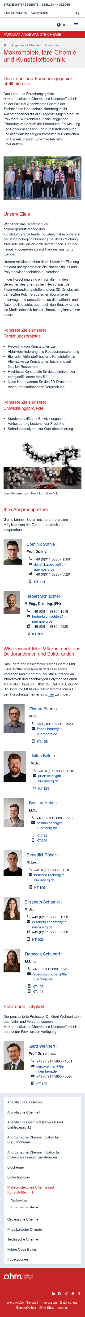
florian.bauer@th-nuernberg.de (50, 731)
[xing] (79, 1292)
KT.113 (39, 581)
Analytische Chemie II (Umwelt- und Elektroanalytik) (35, 1124)
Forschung (52, 45)
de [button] (63, 24)
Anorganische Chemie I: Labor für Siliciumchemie (33, 1139)
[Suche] (77, 13)
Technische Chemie (22, 1239)
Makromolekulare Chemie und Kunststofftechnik (30, 1189)
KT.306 (42, 840)
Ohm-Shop (46, 1307)
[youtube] (73, 1292)
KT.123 (43, 788)
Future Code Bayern (22, 1249)
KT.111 (38, 991)
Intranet (62, 1307)
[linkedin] (53, 1292)
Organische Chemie (22, 1219)
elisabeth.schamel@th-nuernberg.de (50, 924)
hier (51, 694)
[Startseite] (5, 45)
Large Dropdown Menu (18, 1276)
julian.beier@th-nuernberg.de (50, 778)
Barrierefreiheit (26, 1307)
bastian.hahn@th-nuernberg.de (50, 825)
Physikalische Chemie (24, 1229)
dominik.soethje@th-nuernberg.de (50, 567)
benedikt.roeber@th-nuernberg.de (50, 877)
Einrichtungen (15, 13)
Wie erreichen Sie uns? (22, 1302)
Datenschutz (68, 1302)
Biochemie (15, 1167)
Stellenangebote (56, 4)
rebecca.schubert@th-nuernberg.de (50, 976)
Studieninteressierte (21, 4)
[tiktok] (66, 1292)
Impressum (49, 1302)
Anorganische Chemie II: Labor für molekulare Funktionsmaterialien (33, 1154)
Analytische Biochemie (24, 1101)
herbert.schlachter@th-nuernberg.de (50, 619)
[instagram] (59, 1292)
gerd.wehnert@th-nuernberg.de (50, 1069)
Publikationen (17, 1259)
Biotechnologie (18, 1176)
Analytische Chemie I (23, 1112)
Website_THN (11, 23)
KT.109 (37, 633)
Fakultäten (39, 13)
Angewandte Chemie (25, 45)
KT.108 (42, 741)
